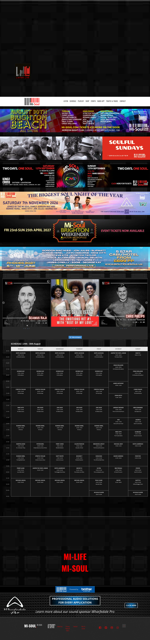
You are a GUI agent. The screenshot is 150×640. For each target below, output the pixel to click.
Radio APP (100, 101)
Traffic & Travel (112, 101)
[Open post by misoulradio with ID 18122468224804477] (114, 303)
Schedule (73, 101)
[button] (3, 302)
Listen (66, 101)
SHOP (87, 101)
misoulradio (16, 281)
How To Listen (83, 627)
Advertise (59, 626)
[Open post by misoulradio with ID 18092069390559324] (65, 303)
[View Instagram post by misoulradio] (39, 324)
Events (93, 101)
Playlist (81, 101)
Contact (123, 101)
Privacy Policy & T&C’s (67, 628)
